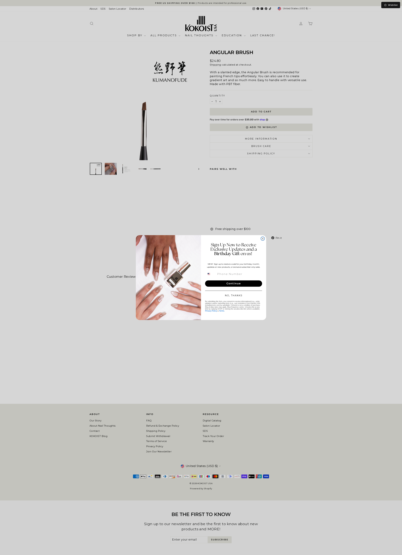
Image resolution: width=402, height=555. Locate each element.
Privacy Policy (211, 311)
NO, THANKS (233, 295)
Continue (233, 283)
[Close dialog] (263, 238)
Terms (221, 311)
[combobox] (211, 274)
